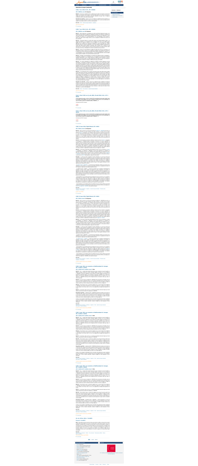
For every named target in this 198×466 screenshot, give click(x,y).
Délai (95, 304)
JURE (77, 455)
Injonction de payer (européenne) (81, 188)
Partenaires (104, 464)
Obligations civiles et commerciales (117, 15)
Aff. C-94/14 (78, 128)
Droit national (82, 189)
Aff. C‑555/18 (79, 11)
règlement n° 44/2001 (101, 217)
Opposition (88, 188)
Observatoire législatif (80, 450)
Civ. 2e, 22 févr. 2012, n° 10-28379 (84, 418)
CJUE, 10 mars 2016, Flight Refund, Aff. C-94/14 (87, 126)
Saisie (81, 22)
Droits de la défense (83, 359)
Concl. (83, 128)
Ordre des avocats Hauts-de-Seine (105, 455)
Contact (108, 464)
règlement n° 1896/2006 (100, 130)
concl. (83, 11)
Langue (77, 104)
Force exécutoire (85, 88)
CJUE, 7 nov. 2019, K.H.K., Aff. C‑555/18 (85, 9)
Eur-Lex (78, 445)
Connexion (96, 464)
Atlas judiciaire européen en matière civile (83, 456)
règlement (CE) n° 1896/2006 (82, 164)
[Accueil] (88, 3)
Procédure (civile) (102, 188)
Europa (78, 444)
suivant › (92, 439)
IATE (77, 460)
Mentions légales (92, 464)
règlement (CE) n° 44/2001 (82, 238)
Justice (81, 449)
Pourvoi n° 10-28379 (80, 420)
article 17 (81, 132)
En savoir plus (79, 26)
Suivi (77, 451)
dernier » (96, 439)
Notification (88, 304)
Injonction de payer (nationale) (87, 22)
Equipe (101, 464)
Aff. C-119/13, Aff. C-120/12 (82, 269)
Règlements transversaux (116, 14)
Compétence (94, 22)
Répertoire (78, 446)
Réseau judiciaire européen (81, 457)
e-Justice (80, 454)
